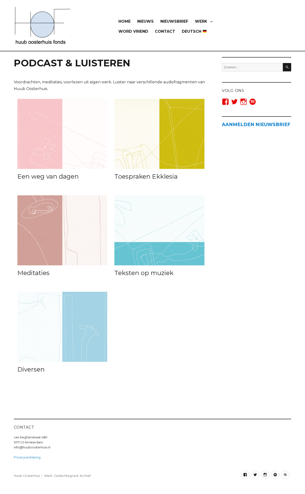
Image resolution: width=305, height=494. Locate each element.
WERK (201, 21)
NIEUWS (145, 21)
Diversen (31, 369)
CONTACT (165, 31)
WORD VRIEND (133, 31)
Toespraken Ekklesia (146, 176)
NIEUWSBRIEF (174, 21)
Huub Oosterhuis (27, 476)
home (124, 21)
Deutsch (192, 31)
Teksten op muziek (143, 273)
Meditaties (33, 273)
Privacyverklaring (27, 457)
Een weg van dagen (48, 176)
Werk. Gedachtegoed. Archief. (67, 476)
